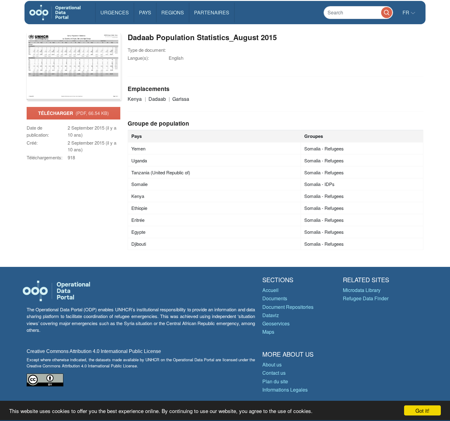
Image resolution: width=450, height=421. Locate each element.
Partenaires (211, 12)
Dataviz (270, 315)
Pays (145, 12)
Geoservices (276, 323)
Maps (268, 331)
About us (272, 364)
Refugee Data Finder (365, 298)
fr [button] (407, 12)
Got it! (422, 410)
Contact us (274, 372)
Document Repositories (287, 306)
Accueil (270, 290)
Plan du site (275, 381)
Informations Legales (285, 389)
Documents (274, 298)
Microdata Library (362, 290)
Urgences (114, 12)
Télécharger (73, 113)
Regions (172, 12)
